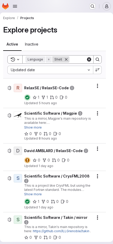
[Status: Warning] (27, 160)
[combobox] (50, 70)
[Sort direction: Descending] (97, 70)
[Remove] (66, 59)
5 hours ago (48, 103)
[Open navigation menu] (15, 6)
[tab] (12, 44)
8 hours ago (48, 138)
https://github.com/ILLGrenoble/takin (61, 231)
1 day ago (46, 166)
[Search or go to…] (92, 6)
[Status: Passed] (27, 97)
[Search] (97, 59)
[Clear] (89, 59)
